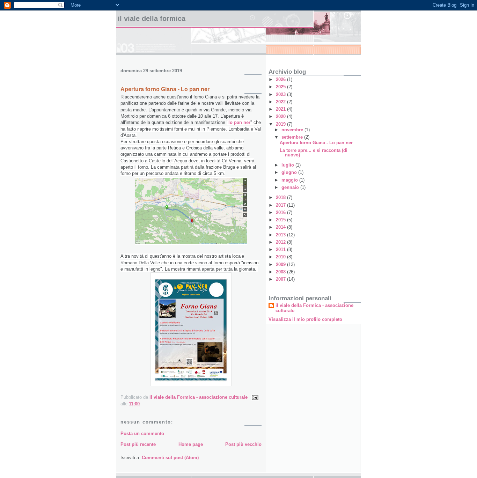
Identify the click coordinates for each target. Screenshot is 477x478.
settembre (292, 137)
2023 (281, 94)
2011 (281, 249)
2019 (281, 124)
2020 (281, 116)
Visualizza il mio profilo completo (305, 319)
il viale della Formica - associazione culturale (314, 308)
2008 (281, 271)
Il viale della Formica (151, 18)
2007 (281, 279)
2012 (281, 242)
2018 (281, 197)
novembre (292, 129)
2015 (281, 219)
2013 (281, 234)
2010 (281, 256)
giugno (289, 172)
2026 (281, 79)
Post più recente (138, 444)
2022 (281, 101)
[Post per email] (254, 397)
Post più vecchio (243, 444)
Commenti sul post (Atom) (170, 457)
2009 (281, 264)
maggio (290, 180)
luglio (288, 165)
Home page (190, 444)
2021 (281, 109)
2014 (281, 227)
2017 (281, 205)
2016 (281, 212)
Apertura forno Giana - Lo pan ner (316, 142)
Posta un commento (142, 433)
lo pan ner (239, 122)
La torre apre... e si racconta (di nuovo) (313, 152)
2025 (281, 86)
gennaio (290, 187)
